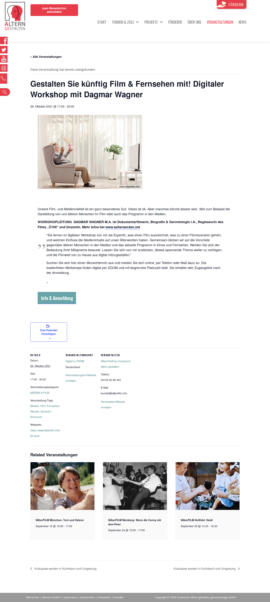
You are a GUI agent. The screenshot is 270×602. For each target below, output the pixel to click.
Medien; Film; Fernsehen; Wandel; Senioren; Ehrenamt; (45, 411)
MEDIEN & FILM (39, 392)
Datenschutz (87, 597)
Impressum (70, 597)
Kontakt (118, 597)
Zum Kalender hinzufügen (48, 332)
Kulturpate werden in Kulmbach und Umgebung (65, 568)
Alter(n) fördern (51, 597)
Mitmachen (32, 597)
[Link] (15, 16)
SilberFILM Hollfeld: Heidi (197, 520)
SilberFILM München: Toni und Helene (60, 520)
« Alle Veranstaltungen (46, 56)
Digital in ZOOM (75, 361)
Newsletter (104, 597)
